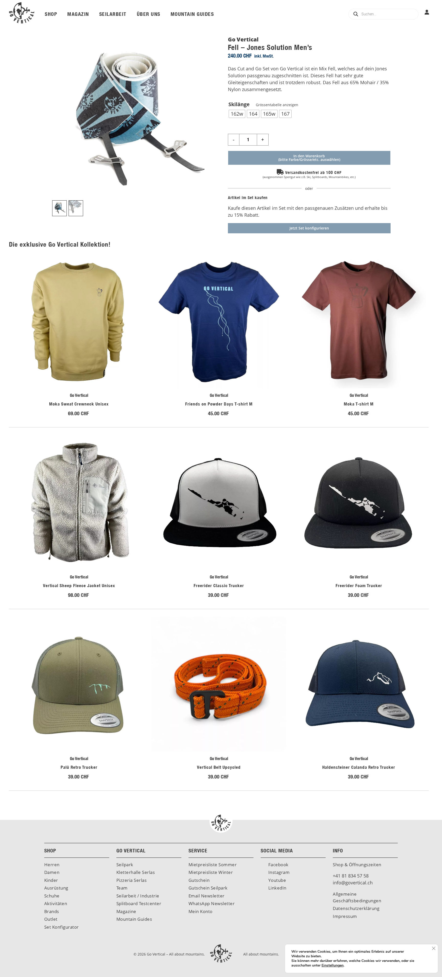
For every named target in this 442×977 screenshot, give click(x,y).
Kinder (51, 880)
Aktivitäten (55, 903)
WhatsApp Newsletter (212, 903)
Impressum (345, 916)
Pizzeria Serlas (131, 880)
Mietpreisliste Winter (211, 872)
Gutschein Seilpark (208, 888)
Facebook (278, 865)
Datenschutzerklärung (356, 908)
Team (122, 888)
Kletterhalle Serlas (135, 872)
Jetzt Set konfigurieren (309, 228)
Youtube (276, 880)
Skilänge (263, 104)
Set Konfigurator (61, 927)
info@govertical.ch (353, 883)
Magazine (126, 911)
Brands (51, 911)
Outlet (51, 919)
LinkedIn (276, 888)
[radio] (237, 114)
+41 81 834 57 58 (351, 876)
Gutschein (199, 880)
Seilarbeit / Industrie (137, 896)
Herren (52, 865)
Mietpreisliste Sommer (213, 865)
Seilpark (124, 865)
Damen (52, 872)
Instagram (278, 872)
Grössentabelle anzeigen (276, 104)
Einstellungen (333, 965)
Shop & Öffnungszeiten (357, 865)
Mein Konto (201, 911)
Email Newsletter (207, 896)
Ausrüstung (56, 888)
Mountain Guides (134, 919)
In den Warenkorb (309, 155)
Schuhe (52, 896)
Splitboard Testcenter (138, 903)
